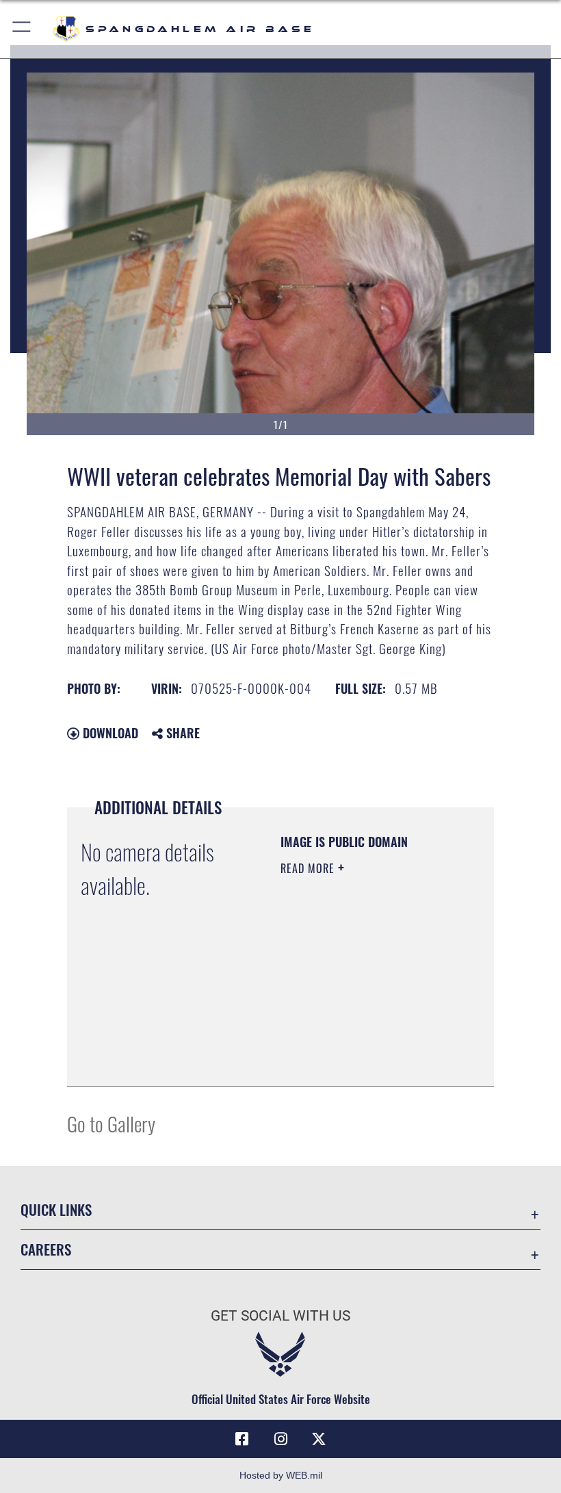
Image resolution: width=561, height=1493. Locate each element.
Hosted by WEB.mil (280, 1475)
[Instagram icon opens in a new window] (280, 1439)
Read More (309, 868)
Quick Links (56, 1209)
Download (108, 733)
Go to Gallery (111, 1123)
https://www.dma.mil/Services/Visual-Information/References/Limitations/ (363, 1060)
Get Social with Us (280, 1316)
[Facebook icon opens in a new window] (242, 1439)
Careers (46, 1249)
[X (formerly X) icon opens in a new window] (319, 1439)
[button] (22, 29)
